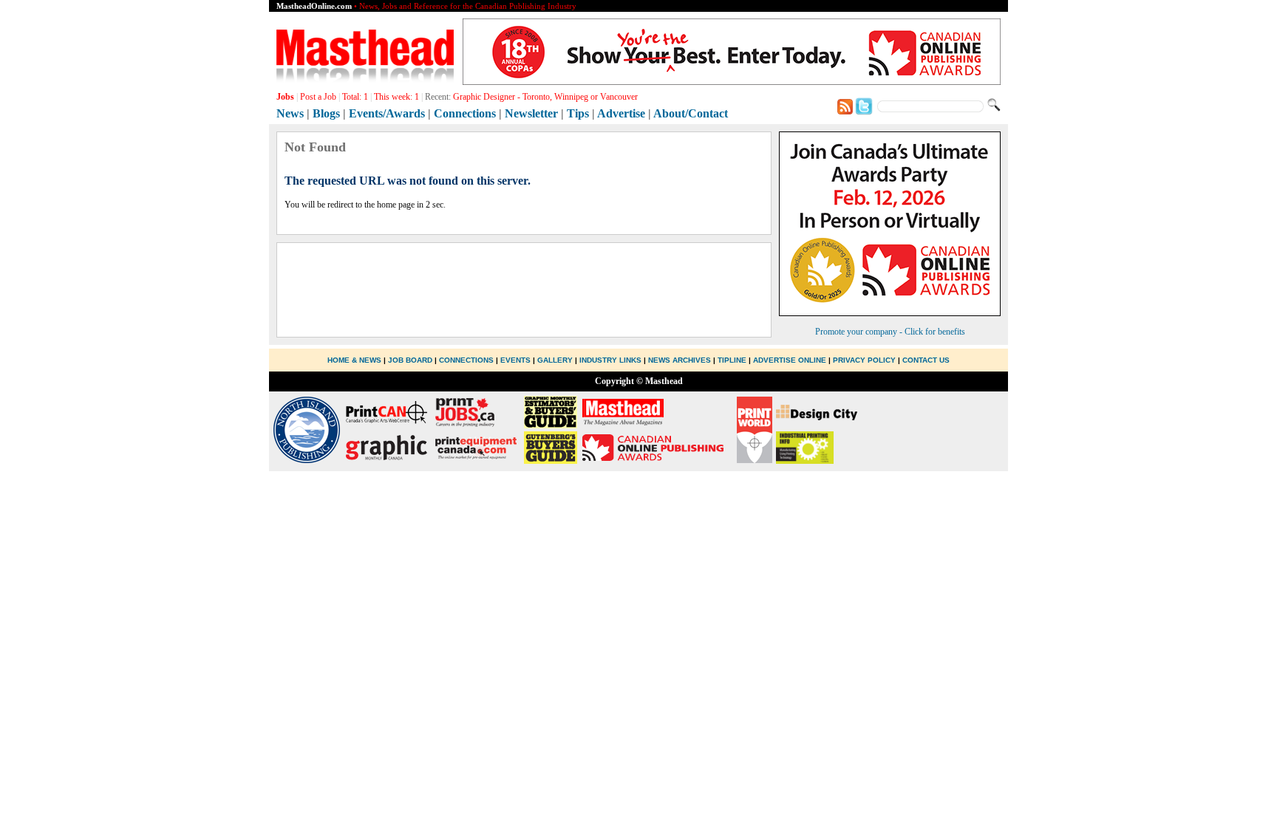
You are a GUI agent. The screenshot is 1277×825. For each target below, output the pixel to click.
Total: (355, 97)
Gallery (555, 360)
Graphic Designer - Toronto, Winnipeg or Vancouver (545, 97)
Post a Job (318, 97)
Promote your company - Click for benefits (890, 331)
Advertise (621, 113)
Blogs (326, 113)
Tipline (732, 360)
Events (515, 360)
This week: (396, 97)
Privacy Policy (864, 360)
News (290, 113)
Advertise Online (789, 360)
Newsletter (531, 113)
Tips (578, 113)
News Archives (679, 360)
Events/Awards (387, 113)
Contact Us (926, 360)
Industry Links (610, 360)
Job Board (410, 360)
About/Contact (690, 113)
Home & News (355, 360)
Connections (465, 113)
